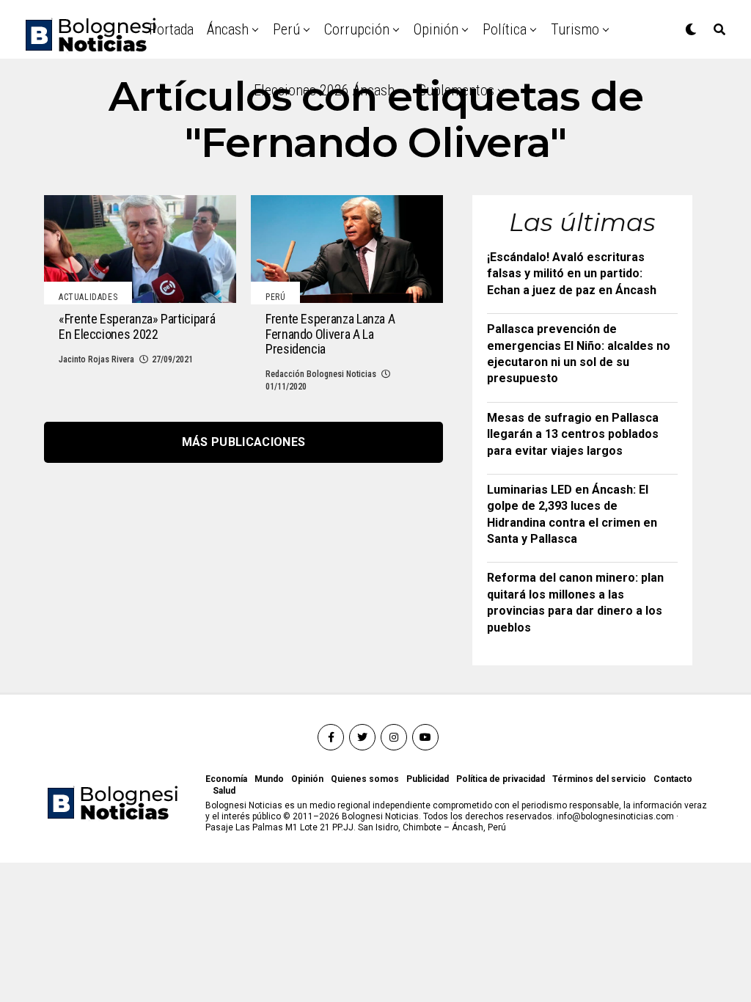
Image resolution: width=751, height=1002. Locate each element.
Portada (171, 29)
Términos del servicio (599, 779)
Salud (224, 791)
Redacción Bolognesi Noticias (320, 374)
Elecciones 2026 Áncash (324, 90)
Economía (226, 779)
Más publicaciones (243, 442)
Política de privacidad (500, 779)
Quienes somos (365, 779)
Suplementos (456, 90)
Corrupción (356, 29)
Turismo (575, 29)
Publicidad (427, 779)
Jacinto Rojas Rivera (96, 359)
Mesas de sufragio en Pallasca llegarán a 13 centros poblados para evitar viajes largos (573, 434)
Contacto (672, 779)
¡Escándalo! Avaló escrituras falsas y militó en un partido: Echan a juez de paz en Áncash (571, 273)
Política (505, 29)
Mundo (269, 779)
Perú (286, 29)
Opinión (436, 29)
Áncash (228, 29)
